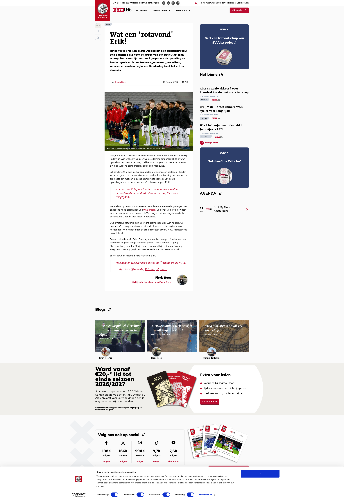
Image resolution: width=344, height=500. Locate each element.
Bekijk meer (211, 143)
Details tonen (205, 495)
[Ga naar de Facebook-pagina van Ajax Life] (163, 3)
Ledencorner (160, 10)
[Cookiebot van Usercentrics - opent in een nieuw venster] (78, 495)
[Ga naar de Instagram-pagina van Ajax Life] (173, 3)
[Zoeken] (196, 3)
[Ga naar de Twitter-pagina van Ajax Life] (168, 3)
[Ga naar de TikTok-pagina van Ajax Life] (178, 3)
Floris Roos (120, 82)
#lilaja (166, 263)
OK (260, 473)
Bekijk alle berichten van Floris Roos (151, 282)
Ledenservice (243, 3)
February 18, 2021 (156, 269)
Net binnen (142, 10)
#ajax (174, 263)
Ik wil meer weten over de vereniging (217, 3)
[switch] (140, 494)
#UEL (182, 263)
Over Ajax (181, 10)
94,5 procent (149, 210)
